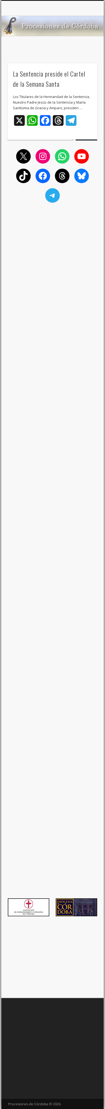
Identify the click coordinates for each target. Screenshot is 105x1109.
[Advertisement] (52, 242)
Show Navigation (84, 48)
